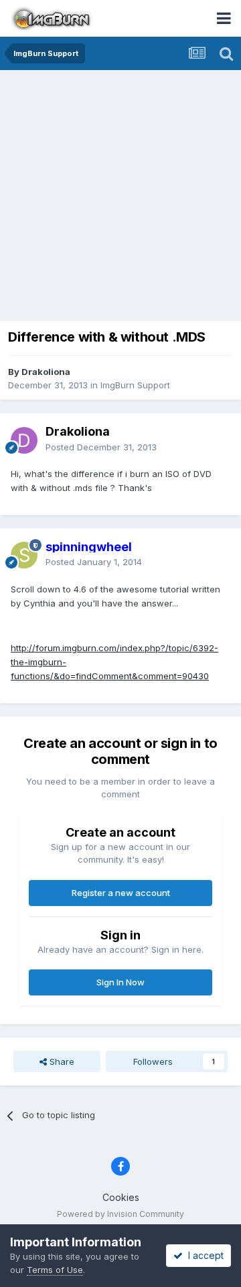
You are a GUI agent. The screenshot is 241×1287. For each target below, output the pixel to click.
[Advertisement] (120, 197)
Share (60, 1061)
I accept (203, 1255)
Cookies (120, 1197)
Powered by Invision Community (120, 1214)
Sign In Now (120, 982)
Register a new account (121, 892)
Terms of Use (55, 1269)
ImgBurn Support (135, 385)
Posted (101, 447)
